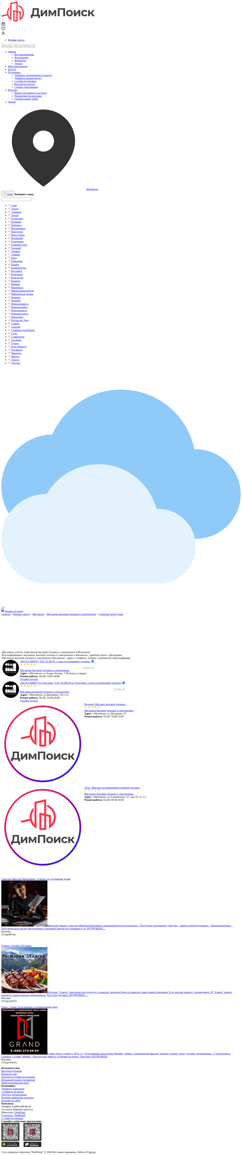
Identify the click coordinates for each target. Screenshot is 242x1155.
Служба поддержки (12, 1118)
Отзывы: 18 (119, 689)
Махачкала (92, 189)
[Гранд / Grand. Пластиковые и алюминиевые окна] (24, 1053)
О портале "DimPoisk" (13, 1115)
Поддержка (14, 72)
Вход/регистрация (11, 1071)
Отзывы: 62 (88, 667)
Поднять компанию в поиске (17, 1097)
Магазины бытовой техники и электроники (44, 670)
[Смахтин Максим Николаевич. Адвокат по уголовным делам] (24, 925)
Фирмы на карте (14, 611)
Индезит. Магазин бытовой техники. (105, 704)
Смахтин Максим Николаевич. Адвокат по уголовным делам (35, 879)
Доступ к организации (14, 1094)
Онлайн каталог (29, 679)
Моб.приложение (17, 66)
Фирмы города (16, 40)
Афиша (12, 51)
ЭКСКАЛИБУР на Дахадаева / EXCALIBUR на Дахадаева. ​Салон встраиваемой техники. (70, 683)
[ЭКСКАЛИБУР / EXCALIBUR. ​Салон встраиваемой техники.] (10, 675)
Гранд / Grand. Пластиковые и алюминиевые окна (29, 1007)
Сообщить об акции (12, 1091)
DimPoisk (20, 1112)
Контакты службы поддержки (18, 1077)
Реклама (12, 90)
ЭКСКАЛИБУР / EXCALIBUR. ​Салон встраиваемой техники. (55, 661)
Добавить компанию (12, 1088)
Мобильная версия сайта (15, 1082)
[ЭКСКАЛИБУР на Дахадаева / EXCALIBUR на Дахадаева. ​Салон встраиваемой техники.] (10, 697)
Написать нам (9, 1074)
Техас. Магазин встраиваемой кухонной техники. (112, 787)
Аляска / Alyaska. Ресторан (16, 945)
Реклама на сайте (11, 1100)
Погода (12, 69)
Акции (12, 101)
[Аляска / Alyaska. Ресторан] (24, 992)
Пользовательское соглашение (18, 1080)
